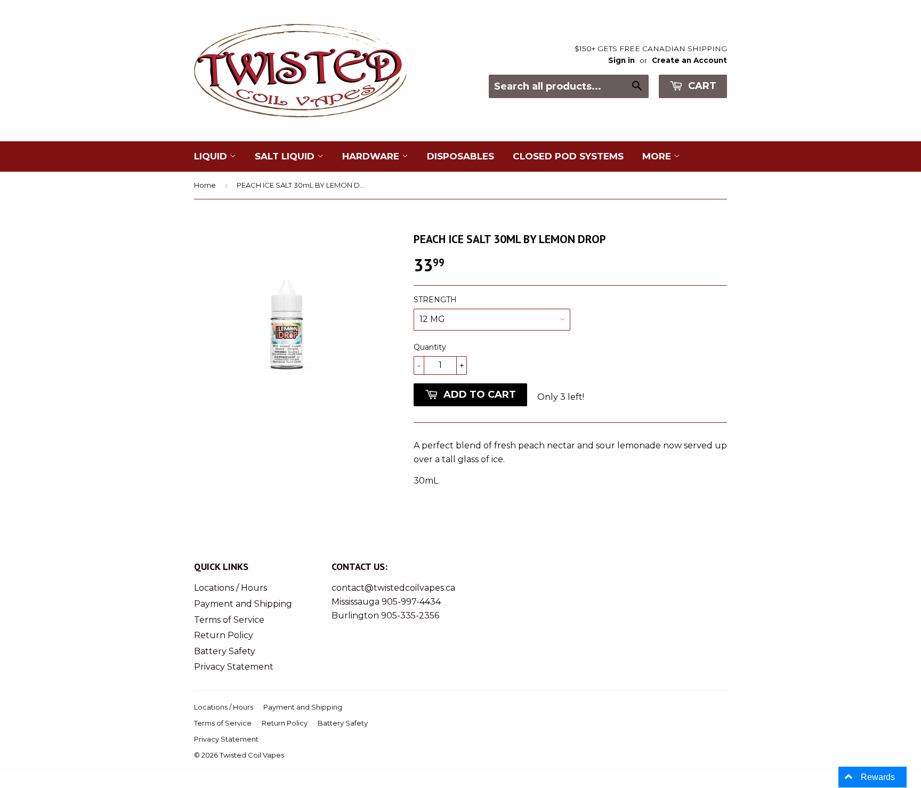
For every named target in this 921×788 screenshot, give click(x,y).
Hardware (372, 156)
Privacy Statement (233, 667)
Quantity (430, 347)
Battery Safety (224, 651)
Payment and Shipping (243, 604)
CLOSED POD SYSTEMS (568, 156)
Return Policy (223, 635)
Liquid (212, 156)
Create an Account (689, 60)
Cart (700, 86)
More (658, 156)
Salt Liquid (286, 156)
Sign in (621, 60)
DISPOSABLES (460, 156)
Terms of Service (229, 620)
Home (205, 185)
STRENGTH (435, 299)
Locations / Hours (230, 588)
